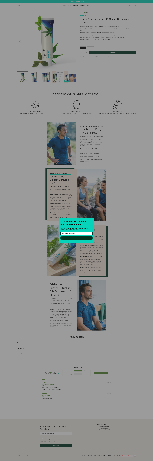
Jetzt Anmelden (76, 238)
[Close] (93, 219)
